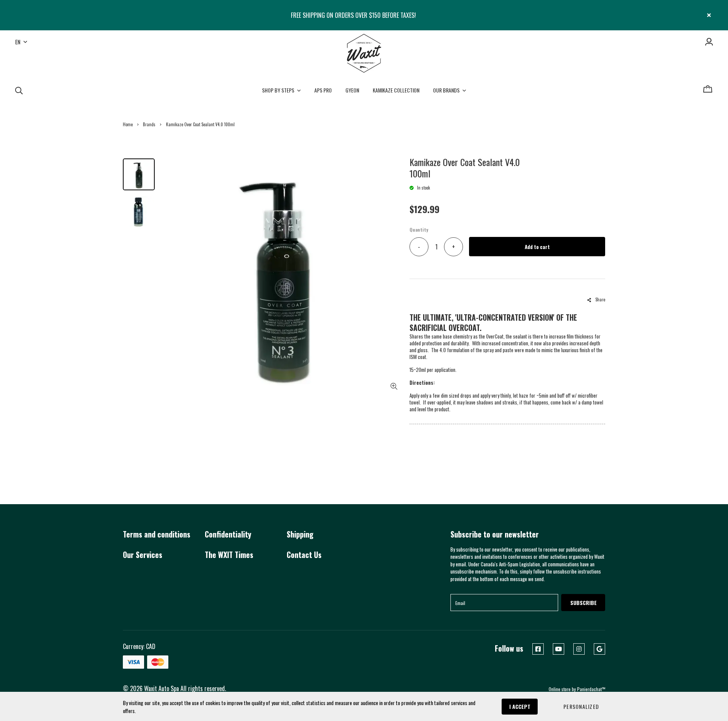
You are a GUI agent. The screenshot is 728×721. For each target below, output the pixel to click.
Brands (149, 124)
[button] (581, 706)
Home (128, 124)
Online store (560, 689)
